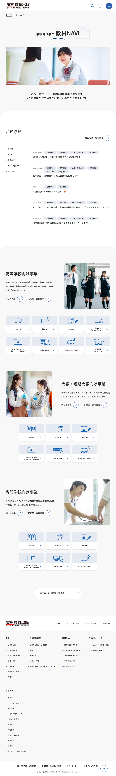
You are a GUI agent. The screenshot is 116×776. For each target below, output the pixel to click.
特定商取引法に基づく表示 (51, 766)
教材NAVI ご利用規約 (91, 766)
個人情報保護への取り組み (26, 766)
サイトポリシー (72, 766)
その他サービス (95, 638)
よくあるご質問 (73, 623)
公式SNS (106, 623)
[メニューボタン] (109, 6)
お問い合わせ (91, 623)
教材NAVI (66, 638)
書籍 (7, 638)
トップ (9, 15)
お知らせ (9, 691)
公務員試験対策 (34, 638)
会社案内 (57, 623)
